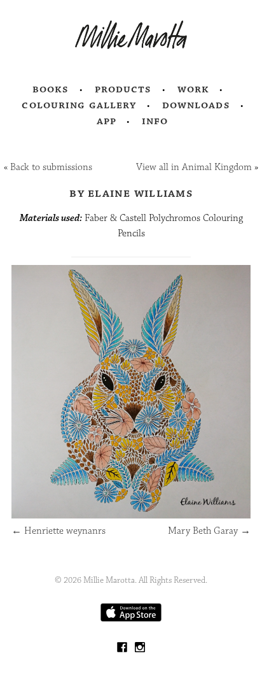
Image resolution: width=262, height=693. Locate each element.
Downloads (196, 105)
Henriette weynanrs (58, 531)
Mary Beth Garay (209, 531)
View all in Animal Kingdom (194, 167)
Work (193, 89)
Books (50, 89)
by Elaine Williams (131, 193)
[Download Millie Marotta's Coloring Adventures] (131, 619)
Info (155, 121)
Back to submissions (51, 167)
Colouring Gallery (79, 105)
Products (123, 89)
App (106, 121)
